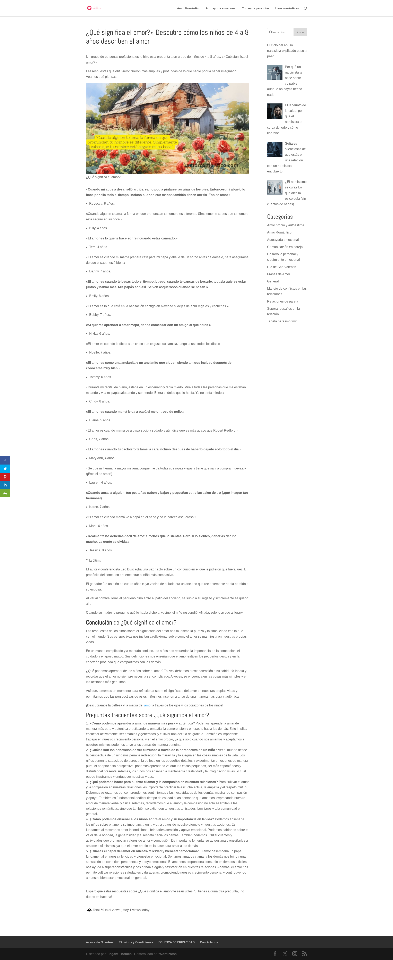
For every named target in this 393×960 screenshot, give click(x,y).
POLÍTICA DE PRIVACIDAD (176, 942)
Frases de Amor (278, 274)
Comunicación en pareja (285, 247)
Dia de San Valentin (281, 267)
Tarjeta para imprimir (282, 321)
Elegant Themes (119, 954)
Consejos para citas (256, 8)
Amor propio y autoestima (285, 225)
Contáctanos (209, 942)
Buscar (300, 32)
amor (147, 705)
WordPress (168, 954)
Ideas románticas (287, 8)
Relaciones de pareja (282, 301)
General (273, 281)
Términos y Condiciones (136, 942)
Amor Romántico (188, 8)
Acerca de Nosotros (100, 942)
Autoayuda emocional (221, 8)
